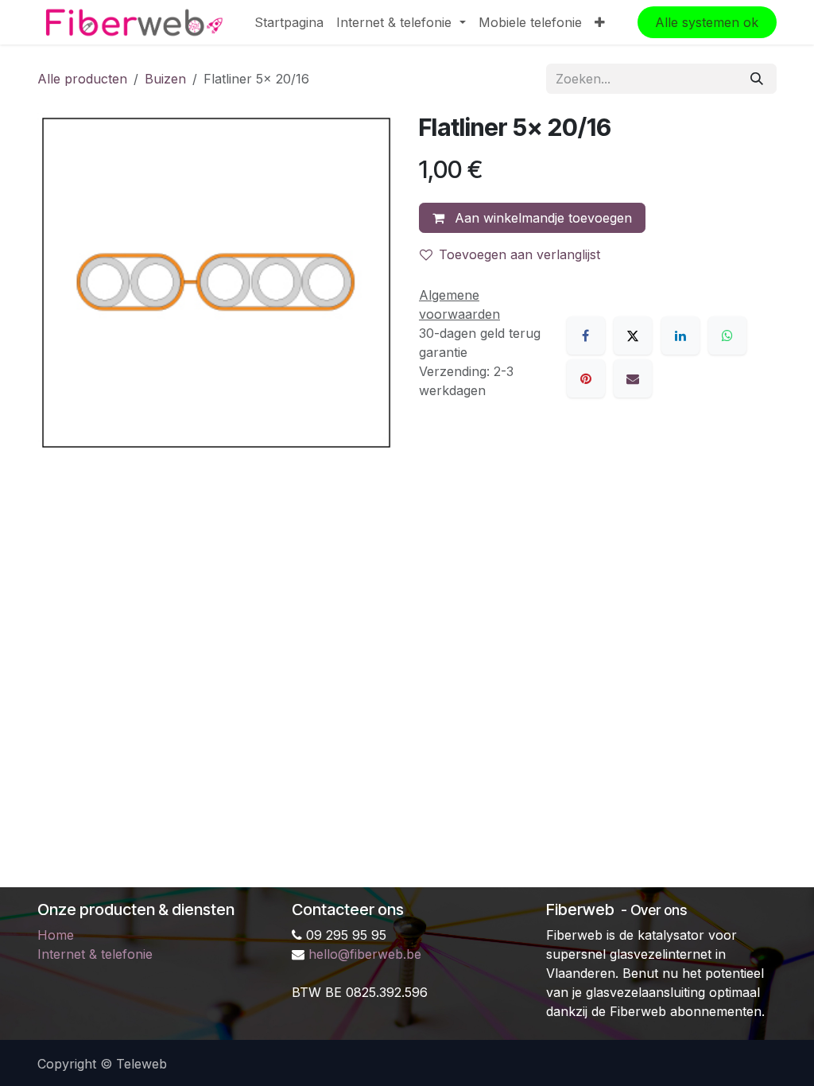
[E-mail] (633, 378)
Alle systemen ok (706, 22)
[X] (633, 335)
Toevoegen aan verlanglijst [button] (519, 254)
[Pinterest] (586, 378)
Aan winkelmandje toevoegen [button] (541, 218)
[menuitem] (289, 22)
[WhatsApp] (727, 335)
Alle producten (82, 79)
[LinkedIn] (680, 335)
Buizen (165, 79)
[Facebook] (586, 335)
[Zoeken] (757, 79)
